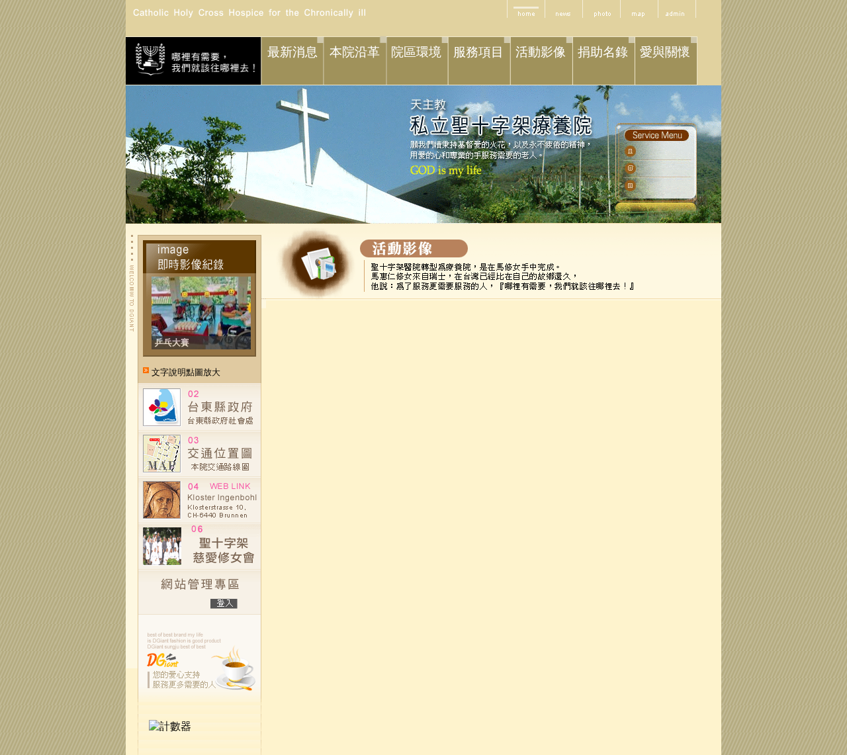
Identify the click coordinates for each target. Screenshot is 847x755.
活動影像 (540, 52)
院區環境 (416, 52)
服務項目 (478, 52)
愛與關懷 (665, 52)
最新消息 (292, 52)
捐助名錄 (603, 52)
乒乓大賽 (172, 342)
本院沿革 (355, 52)
